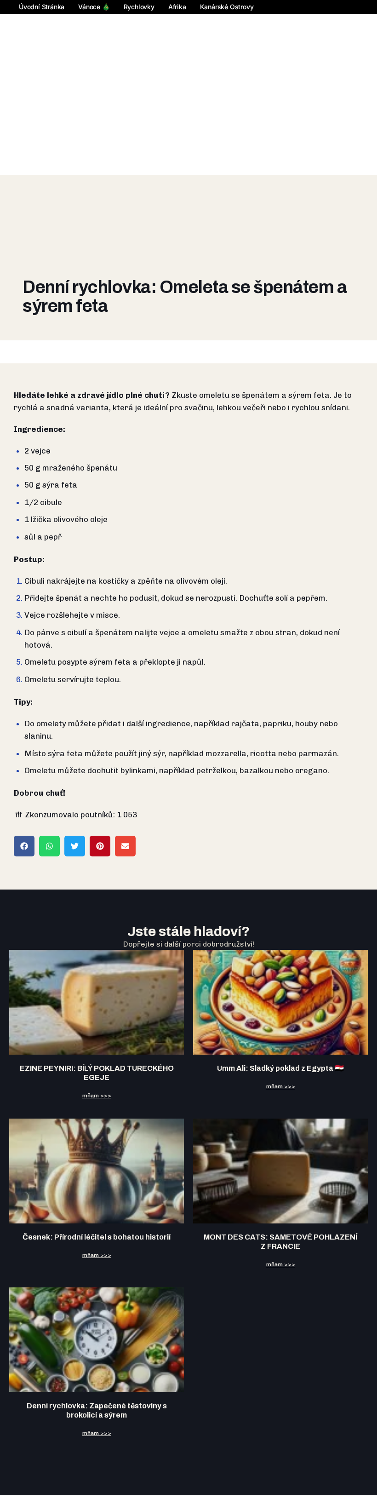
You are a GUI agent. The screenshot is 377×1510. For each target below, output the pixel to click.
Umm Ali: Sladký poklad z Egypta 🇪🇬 (280, 1068)
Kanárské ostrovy (227, 7)
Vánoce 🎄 (93, 7)
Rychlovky (139, 7)
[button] (24, 846)
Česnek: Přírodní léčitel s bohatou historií (97, 1237)
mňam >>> (96, 1095)
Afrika (177, 7)
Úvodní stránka (41, 7)
